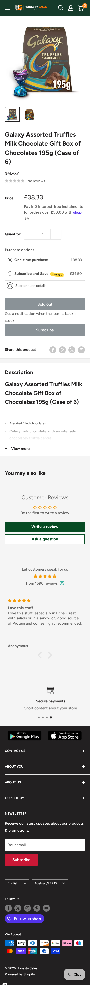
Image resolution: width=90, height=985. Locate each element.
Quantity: (13, 234)
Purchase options (19, 250)
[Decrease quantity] (29, 234)
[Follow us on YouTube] (46, 908)
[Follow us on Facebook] (8, 908)
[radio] (10, 260)
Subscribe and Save (38, 273)
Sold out (45, 304)
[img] (45, 576)
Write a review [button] (45, 526)
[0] (81, 8)
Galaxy (12, 173)
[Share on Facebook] (53, 349)
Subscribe (45, 330)
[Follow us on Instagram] (27, 908)
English (13, 883)
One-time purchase (31, 260)
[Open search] (61, 8)
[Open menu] (7, 8)
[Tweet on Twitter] (72, 349)
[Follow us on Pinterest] (37, 908)
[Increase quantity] (56, 234)
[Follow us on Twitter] (18, 908)
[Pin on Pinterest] (62, 349)
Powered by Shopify (20, 974)
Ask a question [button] (45, 539)
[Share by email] (81, 349)
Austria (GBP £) (46, 883)
